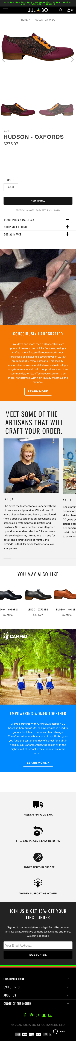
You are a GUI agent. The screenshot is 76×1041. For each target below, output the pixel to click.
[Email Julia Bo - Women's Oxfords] (50, 1016)
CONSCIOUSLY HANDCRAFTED (38, 333)
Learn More (38, 391)
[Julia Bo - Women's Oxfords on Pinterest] (31, 1016)
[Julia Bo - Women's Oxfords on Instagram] (37, 1016)
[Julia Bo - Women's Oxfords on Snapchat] (44, 1016)
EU (14, 180)
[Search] (62, 10)
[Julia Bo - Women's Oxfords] (38, 10)
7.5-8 (11, 187)
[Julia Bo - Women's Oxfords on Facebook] (25, 1016)
